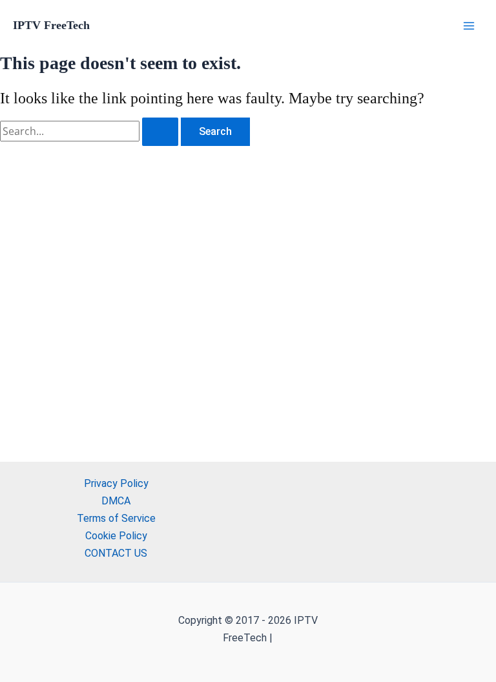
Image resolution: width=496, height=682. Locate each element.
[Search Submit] (160, 132)
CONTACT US (116, 553)
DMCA (115, 501)
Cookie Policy (116, 536)
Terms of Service (116, 518)
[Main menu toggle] (469, 26)
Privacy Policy (116, 483)
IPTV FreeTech (51, 25)
